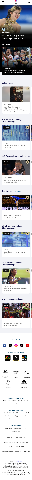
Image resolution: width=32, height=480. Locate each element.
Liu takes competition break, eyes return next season (13, 37)
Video (9, 400)
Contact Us (26, 451)
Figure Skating (17, 428)
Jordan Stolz (24, 416)
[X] (10, 345)
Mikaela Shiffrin (7, 413)
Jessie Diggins (15, 416)
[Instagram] (16, 345)
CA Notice (10, 446)
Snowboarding (16, 431)
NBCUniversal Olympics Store (11, 451)
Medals (20, 400)
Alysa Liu (7, 419)
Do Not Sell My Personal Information (16, 442)
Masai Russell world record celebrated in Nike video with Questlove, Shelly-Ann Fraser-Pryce (15, 109)
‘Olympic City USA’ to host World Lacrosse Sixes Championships (14, 71)
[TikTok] (21, 345)
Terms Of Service (20, 446)
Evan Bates (16, 413)
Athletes (14, 400)
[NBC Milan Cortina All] (16, 2)
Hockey (25, 428)
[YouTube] (27, 345)
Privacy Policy (20, 437)
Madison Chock (25, 413)
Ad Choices (10, 437)
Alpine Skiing (8, 428)
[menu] (3, 2)
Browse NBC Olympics (16, 398)
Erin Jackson (23, 419)
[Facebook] (4, 345)
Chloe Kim (7, 416)
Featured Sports (16, 426)
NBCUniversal (19, 461)
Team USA (26, 400)
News (4, 400)
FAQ (16, 403)
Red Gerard (15, 419)
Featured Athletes (16, 410)
